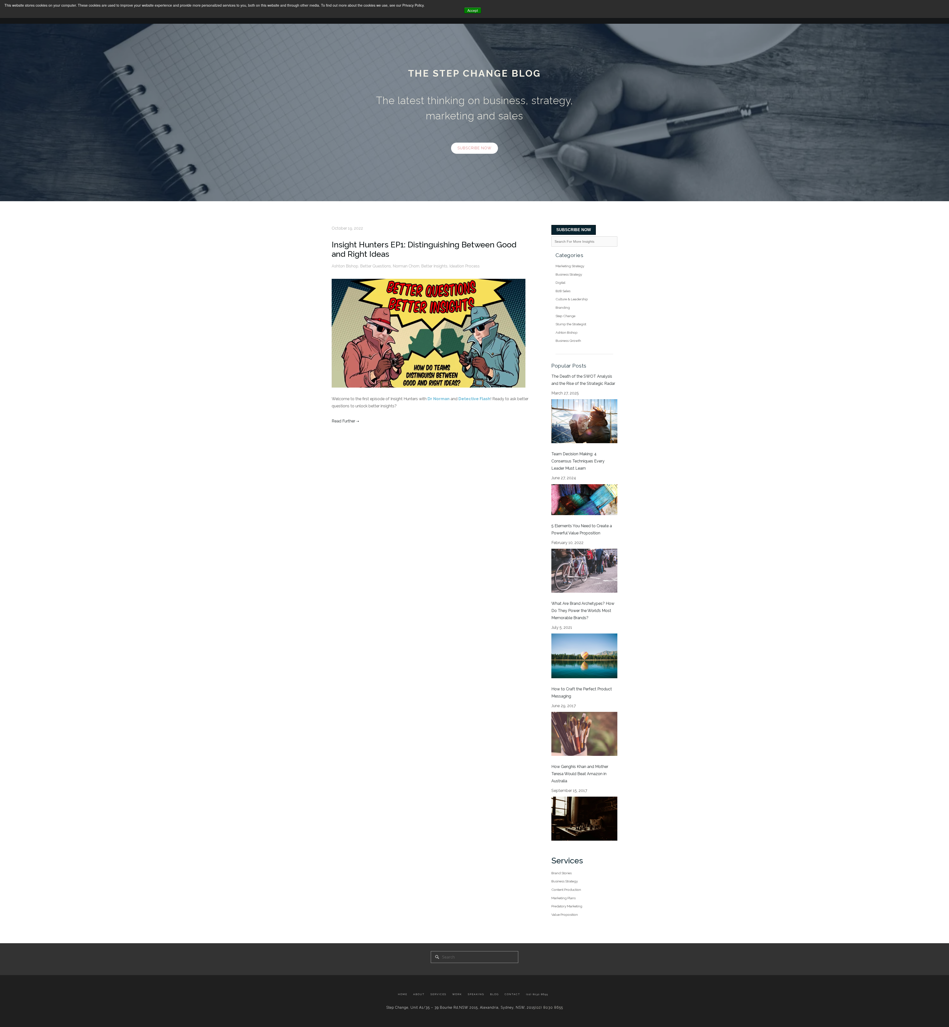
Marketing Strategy (570, 266)
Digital (560, 282)
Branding (563, 307)
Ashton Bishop (345, 266)
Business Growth (568, 341)
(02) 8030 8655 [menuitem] (537, 994)
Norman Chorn (406, 266)
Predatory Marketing (566, 906)
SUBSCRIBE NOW (573, 230)
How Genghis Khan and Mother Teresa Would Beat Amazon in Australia (579, 773)
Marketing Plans (563, 898)
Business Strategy (569, 274)
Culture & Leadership (572, 299)
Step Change (565, 316)
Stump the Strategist (571, 324)
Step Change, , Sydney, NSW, (460, 1007)
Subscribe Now (474, 148)
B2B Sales (563, 291)
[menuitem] (404, 994)
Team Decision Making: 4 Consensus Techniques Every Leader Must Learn (577, 461)
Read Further (343, 421)
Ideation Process (464, 266)
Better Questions (375, 266)
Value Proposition (564, 915)
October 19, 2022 (347, 228)
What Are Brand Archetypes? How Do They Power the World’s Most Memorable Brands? (582, 610)
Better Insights (434, 266)
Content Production (566, 890)
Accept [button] (472, 10)
